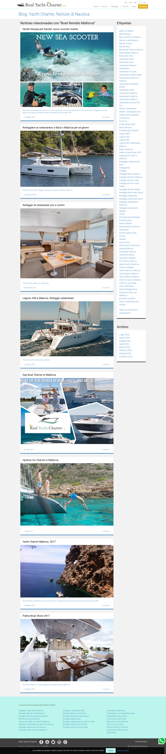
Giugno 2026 (124, 337)
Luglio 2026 (124, 334)
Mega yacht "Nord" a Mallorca (128, 157)
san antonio (124, 230)
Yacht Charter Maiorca (129, 273)
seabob (122, 239)
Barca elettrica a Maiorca (130, 37)
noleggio (123, 171)
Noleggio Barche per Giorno (131, 192)
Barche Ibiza (124, 46)
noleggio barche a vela (129, 180)
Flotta (104, 6)
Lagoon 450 (124, 140)
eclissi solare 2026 (127, 124)
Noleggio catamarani (128, 195)
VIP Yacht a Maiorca (128, 261)
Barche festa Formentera (117, 727)
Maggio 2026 (125, 341)
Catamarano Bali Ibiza (116, 710)
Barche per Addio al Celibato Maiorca (34, 721)
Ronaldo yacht (125, 220)
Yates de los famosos (128, 310)
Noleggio (114, 6)
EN (131, 3)
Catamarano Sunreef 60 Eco (129, 104)
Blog (134, 6)
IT (140, 3)
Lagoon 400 (124, 137)
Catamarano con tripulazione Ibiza (121, 713)
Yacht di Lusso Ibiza (127, 283)
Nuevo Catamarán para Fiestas (129, 303)
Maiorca (122, 146)
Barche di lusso (125, 43)
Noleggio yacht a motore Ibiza (75, 727)
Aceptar (110, 750)
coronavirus (124, 118)
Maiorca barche (126, 149)
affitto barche (125, 34)
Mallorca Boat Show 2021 (130, 152)
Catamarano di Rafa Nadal (130, 75)
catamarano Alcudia (127, 71)
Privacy (22, 746)
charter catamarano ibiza (130, 111)
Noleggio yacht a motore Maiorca (33, 730)
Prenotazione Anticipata (129, 217)
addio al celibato (126, 31)
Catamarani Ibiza (126, 62)
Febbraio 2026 (125, 350)
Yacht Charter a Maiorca (129, 270)
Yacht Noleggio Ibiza (128, 289)
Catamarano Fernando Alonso (128, 85)
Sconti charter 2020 (127, 233)
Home (96, 6)
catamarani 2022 (126, 59)
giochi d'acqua (125, 127)
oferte (122, 214)
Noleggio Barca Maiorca (129, 174)
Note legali (30, 746)
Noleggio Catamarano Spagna (128, 209)
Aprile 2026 (124, 344)
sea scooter (124, 242)
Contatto (143, 6)
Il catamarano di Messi (129, 130)
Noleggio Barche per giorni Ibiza (76, 716)
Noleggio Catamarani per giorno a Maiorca (36, 724)
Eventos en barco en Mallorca (128, 294)
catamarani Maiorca (127, 65)
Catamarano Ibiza (126, 90)
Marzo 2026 (124, 347)
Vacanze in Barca (126, 255)
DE (135, 3)
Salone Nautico (125, 223)
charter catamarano (127, 108)
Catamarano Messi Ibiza (117, 716)
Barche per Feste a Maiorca (131, 49)
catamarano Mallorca (128, 99)
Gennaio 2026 (125, 353)
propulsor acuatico (127, 298)
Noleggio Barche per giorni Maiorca (33, 716)
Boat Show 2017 (126, 56)
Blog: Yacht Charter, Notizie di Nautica (54, 14)
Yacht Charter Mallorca (129, 276)
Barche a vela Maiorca (128, 40)
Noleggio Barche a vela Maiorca (32, 713)
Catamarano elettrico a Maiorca (129, 79)
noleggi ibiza (124, 167)
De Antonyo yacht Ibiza (116, 719)
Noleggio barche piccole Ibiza (75, 724)
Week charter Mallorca (129, 264)
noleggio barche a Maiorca (130, 177)
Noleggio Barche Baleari (129, 189)
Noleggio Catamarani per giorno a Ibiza (79, 721)
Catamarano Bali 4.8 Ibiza (117, 730)
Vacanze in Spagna (127, 258)
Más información (123, 750)
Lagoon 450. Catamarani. (129, 143)
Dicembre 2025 (126, 356)
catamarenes (125, 313)
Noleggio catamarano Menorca (128, 203)
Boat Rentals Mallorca (128, 53)
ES (126, 3)
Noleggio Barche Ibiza (72, 719)
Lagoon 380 (124, 133)
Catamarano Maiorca (128, 96)
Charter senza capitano (129, 115)
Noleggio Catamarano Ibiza (131, 199)
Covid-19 (123, 121)
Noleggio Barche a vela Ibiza (74, 713)
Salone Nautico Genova (129, 226)
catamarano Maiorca (128, 93)
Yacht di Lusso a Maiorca (130, 280)
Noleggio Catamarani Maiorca (31, 710)
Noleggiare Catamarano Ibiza (129, 163)
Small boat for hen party (129, 245)
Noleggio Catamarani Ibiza (73, 710)
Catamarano (124, 68)
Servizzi (125, 6)
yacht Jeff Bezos (126, 286)
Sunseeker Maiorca (127, 251)
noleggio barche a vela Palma (129, 184)
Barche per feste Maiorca (29, 719)
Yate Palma (111, 732)
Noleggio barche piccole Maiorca (32, 727)
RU (145, 3)
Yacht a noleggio (126, 267)
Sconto (122, 236)
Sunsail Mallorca (126, 248)
